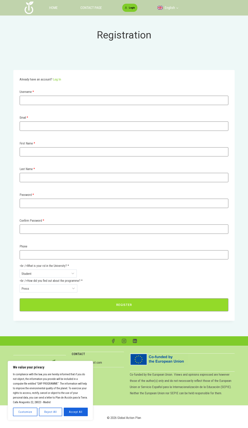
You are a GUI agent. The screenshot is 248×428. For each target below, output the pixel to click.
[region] (50, 390)
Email (24, 117)
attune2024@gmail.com (87, 362)
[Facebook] (113, 341)
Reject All (50, 411)
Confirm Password (32, 220)
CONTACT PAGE (91, 8)
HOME (53, 8)
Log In (57, 79)
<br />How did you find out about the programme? (51, 281)
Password (27, 195)
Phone (23, 246)
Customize (25, 411)
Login (132, 7)
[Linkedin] (135, 341)
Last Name (27, 169)
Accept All (75, 411)
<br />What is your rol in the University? (44, 266)
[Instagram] (124, 341)
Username (27, 92)
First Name (27, 143)
